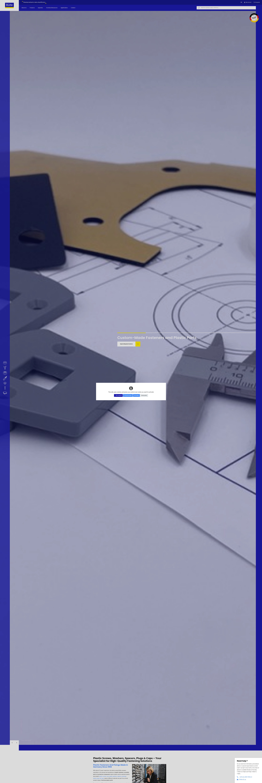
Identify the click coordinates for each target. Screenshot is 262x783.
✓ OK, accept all (118, 395)
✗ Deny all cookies (128, 395)
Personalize (136, 395)
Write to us (242, 779)
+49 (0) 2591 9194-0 (245, 777)
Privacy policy (144, 395)
